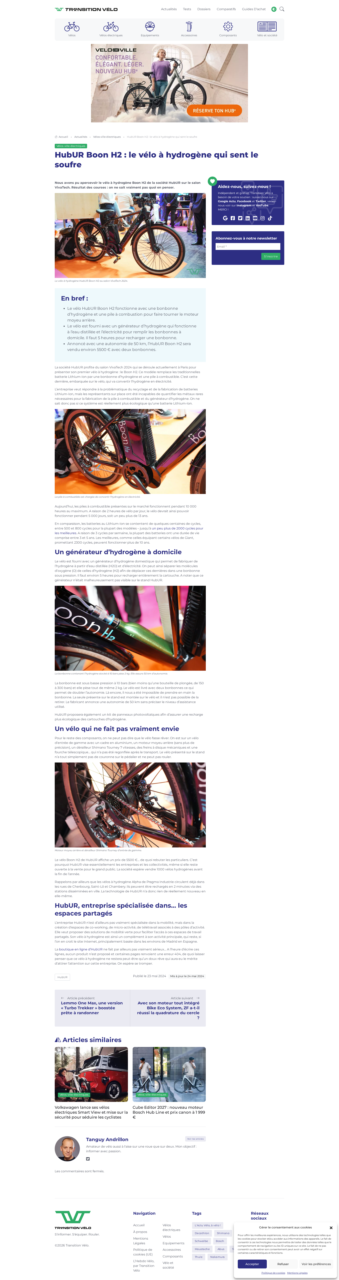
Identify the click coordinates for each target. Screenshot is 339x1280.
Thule (199, 1256)
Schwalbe (201, 1241)
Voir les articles (195, 1139)
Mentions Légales (297, 1272)
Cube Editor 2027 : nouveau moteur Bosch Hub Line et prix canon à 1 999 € (91, 1112)
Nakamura (217, 1256)
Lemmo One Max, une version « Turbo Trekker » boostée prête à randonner (92, 1008)
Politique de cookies (273, 1272)
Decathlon (202, 1233)
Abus (221, 1249)
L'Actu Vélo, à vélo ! (208, 1225)
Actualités (80, 136)
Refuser (283, 1264)
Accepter (252, 1264)
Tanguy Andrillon (107, 1139)
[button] (331, 1227)
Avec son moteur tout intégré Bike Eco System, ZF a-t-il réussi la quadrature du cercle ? (168, 1010)
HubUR (62, 977)
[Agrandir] (201, 198)
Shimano (223, 1233)
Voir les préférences (316, 1264)
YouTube (262, 205)
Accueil (63, 136)
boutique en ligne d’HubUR (81, 949)
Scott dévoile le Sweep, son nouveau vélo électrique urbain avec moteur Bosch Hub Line (169, 1112)
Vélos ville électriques (107, 136)
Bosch (220, 1241)
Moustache (202, 1249)
